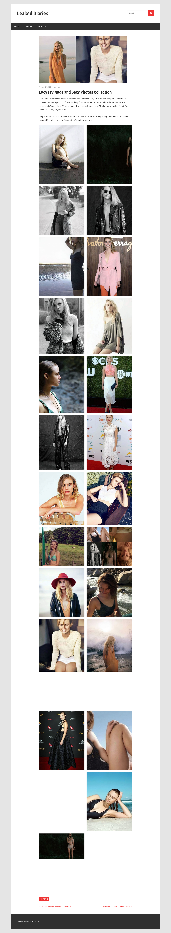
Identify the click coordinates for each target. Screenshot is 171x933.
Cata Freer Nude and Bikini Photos (116, 906)
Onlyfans (28, 26)
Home (16, 26)
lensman (57, 87)
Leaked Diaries (32, 13)
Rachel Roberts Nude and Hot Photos (55, 906)
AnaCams (42, 26)
